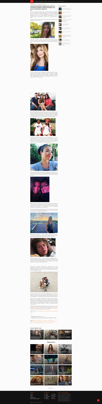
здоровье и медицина (42, 4)
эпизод (51, 322)
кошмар (45, 321)
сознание (43, 322)
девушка (37, 321)
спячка (48, 322)
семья (31, 322)
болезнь (33, 321)
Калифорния (41, 321)
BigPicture (35, 4)
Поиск (68, 1)
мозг (48, 321)
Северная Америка (51, 320)
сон (46, 322)
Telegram (41, 316)
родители (55, 321)
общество (45, 320)
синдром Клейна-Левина (37, 322)
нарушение (51, 321)
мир (42, 320)
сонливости (36, 14)
